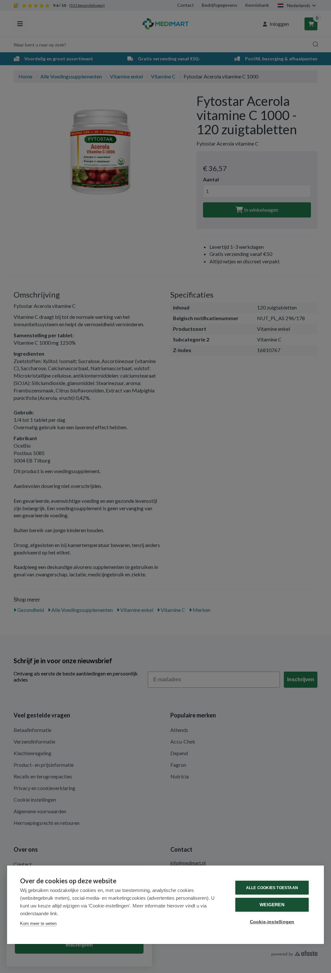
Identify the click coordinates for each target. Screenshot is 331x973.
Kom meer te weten (38, 923)
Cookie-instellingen (272, 921)
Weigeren (272, 904)
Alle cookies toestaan (272, 888)
